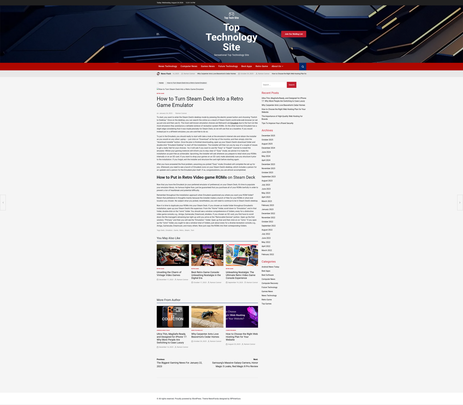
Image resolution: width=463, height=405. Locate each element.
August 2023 (267, 181)
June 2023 (266, 189)
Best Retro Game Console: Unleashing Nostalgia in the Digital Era (206, 275)
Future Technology (228, 66)
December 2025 (268, 135)
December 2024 (268, 148)
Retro (181, 230)
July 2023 (266, 185)
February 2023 (268, 205)
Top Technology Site (231, 37)
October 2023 (267, 172)
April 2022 (266, 246)
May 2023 (266, 193)
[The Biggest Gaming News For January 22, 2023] (3, 202)
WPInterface (235, 399)
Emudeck (234, 123)
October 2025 (267, 140)
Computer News (189, 66)
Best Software (268, 275)
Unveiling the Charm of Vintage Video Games (169, 274)
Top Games (266, 304)
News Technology (168, 66)
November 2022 (268, 217)
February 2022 (268, 254)
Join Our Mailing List (294, 34)
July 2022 (266, 234)
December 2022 (268, 213)
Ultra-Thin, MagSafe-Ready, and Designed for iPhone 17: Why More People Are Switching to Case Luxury (172, 338)
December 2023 (268, 164)
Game (176, 230)
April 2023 (266, 197)
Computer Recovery (270, 283)
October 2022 (267, 222)
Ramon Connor (237, 74)
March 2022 (267, 250)
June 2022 (266, 238)
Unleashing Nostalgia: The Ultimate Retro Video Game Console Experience (240, 275)
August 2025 (267, 144)
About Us (276, 66)
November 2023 (268, 168)
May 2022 (266, 242)
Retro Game (262, 66)
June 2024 (266, 152)
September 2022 (269, 226)
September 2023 (269, 176)
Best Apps (246, 66)
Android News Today (163, 330)
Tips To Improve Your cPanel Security (277, 123)
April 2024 (266, 160)
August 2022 (267, 230)
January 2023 (267, 209)
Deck (162, 230)
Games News (208, 66)
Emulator (169, 230)
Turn (192, 230)
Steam (187, 230)
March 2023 (267, 201)
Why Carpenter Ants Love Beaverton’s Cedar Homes (190, 74)
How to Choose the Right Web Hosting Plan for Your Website (267, 74)
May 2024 (266, 156)
